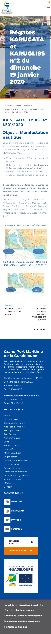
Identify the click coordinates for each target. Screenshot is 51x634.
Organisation (10, 457)
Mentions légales (24, 610)
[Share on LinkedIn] (44, 329)
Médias (7, 483)
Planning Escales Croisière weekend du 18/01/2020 (39, 314)
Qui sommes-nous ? (14, 423)
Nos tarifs (9, 449)
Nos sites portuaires (14, 427)
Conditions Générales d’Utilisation (23, 615)
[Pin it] (41, 329)
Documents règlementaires (18, 475)
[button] (49, 2)
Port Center (10, 434)
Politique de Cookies (15, 627)
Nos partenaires (12, 438)
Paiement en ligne (13, 468)
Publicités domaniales (15, 471)
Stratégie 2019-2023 (14, 430)
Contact (8, 487)
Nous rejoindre (11, 464)
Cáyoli (7, 442)
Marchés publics (12, 453)
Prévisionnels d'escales (16, 460)
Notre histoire (11, 419)
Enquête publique (13, 445)
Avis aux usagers (12, 479)
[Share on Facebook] (34, 329)
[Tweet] (38, 329)
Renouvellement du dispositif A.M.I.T (13, 311)
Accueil (8, 415)
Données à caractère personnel (21, 621)
